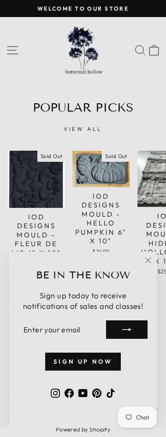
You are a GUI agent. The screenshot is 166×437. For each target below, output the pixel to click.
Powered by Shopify (83, 429)
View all (83, 128)
